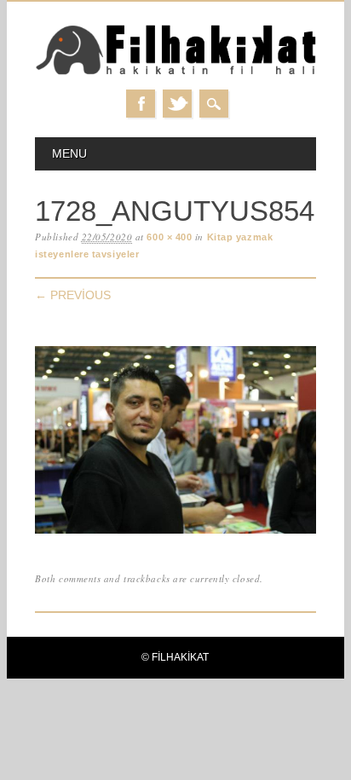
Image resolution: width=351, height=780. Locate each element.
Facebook (140, 104)
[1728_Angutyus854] (175, 534)
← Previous (73, 295)
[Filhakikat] (175, 72)
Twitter (177, 104)
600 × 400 (169, 237)
